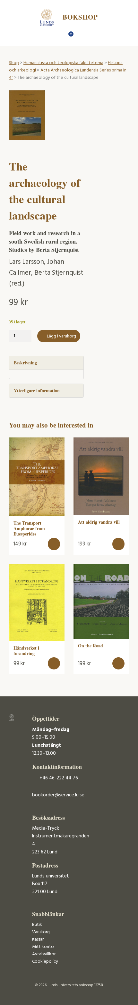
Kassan (38, 939)
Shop (14, 63)
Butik (37, 924)
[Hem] (58, 35)
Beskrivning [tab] (25, 362)
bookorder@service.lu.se (58, 795)
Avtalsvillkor (44, 954)
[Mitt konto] (80, 35)
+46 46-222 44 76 (58, 778)
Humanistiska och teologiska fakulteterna (63, 63)
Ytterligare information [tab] (37, 390)
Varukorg (41, 932)
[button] (54, 544)
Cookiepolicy (45, 961)
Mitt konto (43, 947)
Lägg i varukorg (61, 336)
